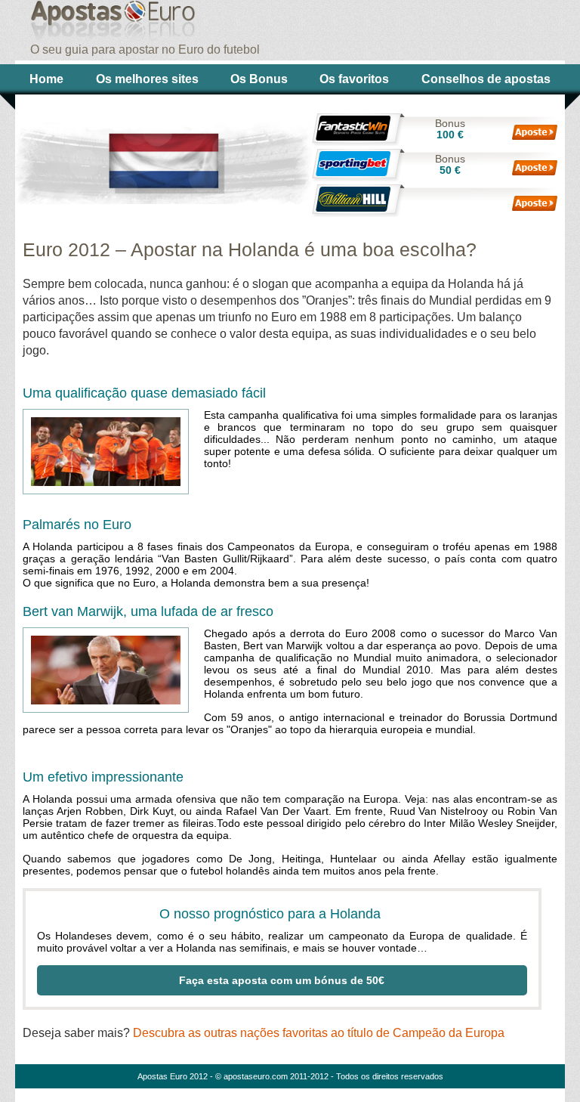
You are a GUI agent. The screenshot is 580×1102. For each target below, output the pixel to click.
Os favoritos (354, 79)
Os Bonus (259, 79)
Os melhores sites (147, 79)
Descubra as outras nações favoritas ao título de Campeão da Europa (318, 1032)
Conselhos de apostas (486, 79)
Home (46, 79)
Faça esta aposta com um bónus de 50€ (281, 980)
